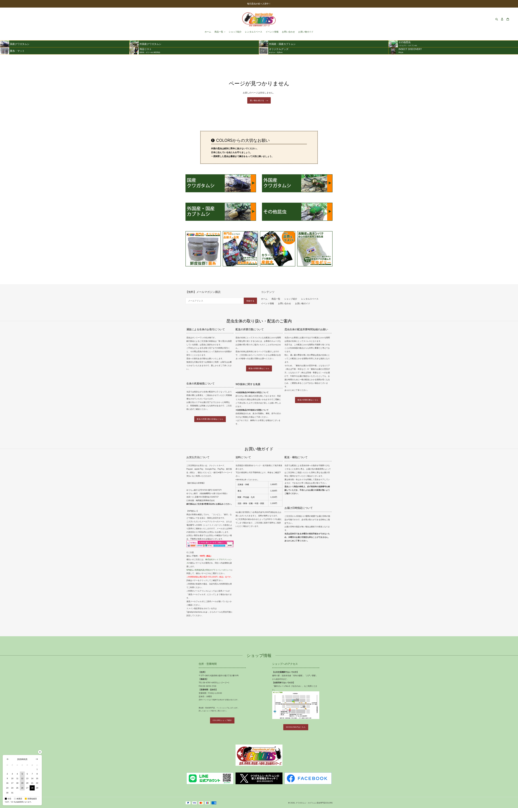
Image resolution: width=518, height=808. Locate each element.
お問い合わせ (284, 303)
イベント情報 (267, 303)
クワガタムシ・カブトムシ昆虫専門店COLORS (314, 803)
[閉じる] (40, 752)
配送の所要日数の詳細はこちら (210, 419)
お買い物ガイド (302, 303)
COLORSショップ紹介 (222, 720)
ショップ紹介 (290, 298)
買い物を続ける (257, 100)
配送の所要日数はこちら (259, 368)
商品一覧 (276, 298)
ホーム (264, 298)
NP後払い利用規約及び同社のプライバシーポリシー (208, 570)
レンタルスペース (309, 298)
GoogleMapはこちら (296, 727)
